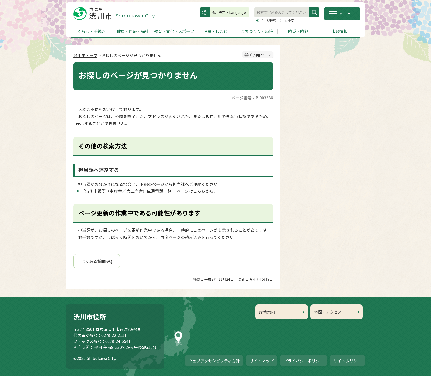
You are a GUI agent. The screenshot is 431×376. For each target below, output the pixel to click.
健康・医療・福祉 (133, 31)
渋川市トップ (85, 55)
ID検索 (289, 20)
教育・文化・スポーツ (174, 31)
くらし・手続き (92, 31)
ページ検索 (268, 20)
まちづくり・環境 (257, 31)
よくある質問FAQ (96, 261)
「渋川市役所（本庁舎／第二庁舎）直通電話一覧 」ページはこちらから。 (149, 191)
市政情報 (339, 31)
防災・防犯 (298, 31)
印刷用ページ (260, 54)
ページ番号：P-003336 (252, 98)
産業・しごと (215, 31)
